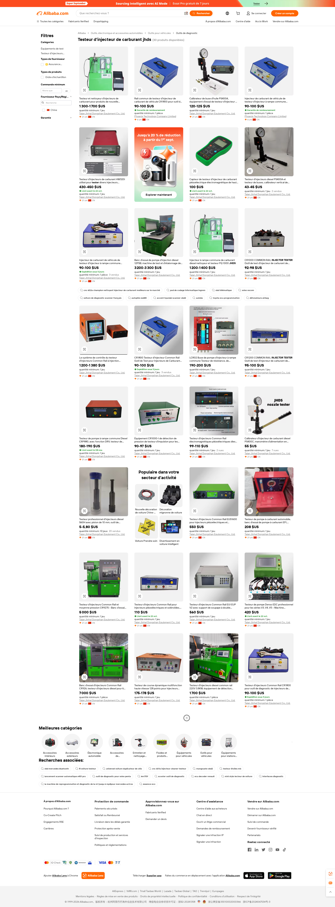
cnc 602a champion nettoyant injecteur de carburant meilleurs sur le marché (122, 290)
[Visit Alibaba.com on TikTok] (284, 850)
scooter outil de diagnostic (171, 776)
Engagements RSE (54, 821)
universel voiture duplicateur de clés (124, 768)
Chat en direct (204, 815)
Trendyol (204, 891)
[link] (330, 873)
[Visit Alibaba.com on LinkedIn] (256, 850)
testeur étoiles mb (232, 768)
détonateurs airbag (259, 298)
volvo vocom (248, 290)
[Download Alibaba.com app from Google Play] (279, 875)
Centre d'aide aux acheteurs (211, 808)
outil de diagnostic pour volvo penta (113, 776)
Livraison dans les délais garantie (112, 821)
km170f (144, 776)
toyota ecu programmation (226, 298)
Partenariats (253, 835)
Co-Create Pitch (52, 815)
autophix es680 (139, 298)
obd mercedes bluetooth (56, 768)
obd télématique (223, 290)
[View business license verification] (199, 902)
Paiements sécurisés (106, 808)
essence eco (149, 784)
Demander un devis (156, 819)
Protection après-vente (107, 828)
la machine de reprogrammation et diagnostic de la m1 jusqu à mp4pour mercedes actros (88, 784)
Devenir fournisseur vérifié (261, 828)
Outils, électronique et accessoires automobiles (117, 33)
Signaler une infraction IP (210, 835)
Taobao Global (181, 891)
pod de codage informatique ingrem (187, 290)
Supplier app (154, 875)
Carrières (49, 828)
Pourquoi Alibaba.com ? (56, 808)
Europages (218, 891)
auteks (199, 298)
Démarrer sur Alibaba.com (261, 815)
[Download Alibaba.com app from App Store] (253, 875)
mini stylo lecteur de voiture (238, 776)
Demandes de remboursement (213, 828)
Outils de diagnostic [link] (187, 33)
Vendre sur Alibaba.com (260, 808)
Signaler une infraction (208, 841)
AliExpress (117, 891)
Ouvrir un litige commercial (211, 821)
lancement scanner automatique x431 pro (65, 776)
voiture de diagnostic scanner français (102, 298)
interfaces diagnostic (272, 776)
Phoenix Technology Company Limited (155, 116)
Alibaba (82, 33)
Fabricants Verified (156, 812)
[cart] (238, 13)
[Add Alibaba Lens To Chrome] (93, 875)
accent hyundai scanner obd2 (171, 298)
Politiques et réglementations (110, 845)
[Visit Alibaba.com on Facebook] (249, 850)
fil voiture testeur (87, 768)
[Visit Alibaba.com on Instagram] (270, 850)
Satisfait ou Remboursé (107, 815)
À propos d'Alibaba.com (57, 801)
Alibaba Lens (59, 875)
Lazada (167, 891)
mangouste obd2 (204, 768)
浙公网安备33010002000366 (224, 901)
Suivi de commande (258, 821)
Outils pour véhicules (159, 33)
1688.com (131, 891)
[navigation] (56, 376)
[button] (186, 13)
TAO (194, 891)
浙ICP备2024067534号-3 (256, 901)
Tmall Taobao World (150, 891)
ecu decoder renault (205, 776)
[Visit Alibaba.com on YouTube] (277, 850)
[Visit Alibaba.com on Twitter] (263, 850)
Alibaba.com (233, 875)
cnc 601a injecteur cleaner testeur (169, 768)
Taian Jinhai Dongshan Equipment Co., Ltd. (102, 113)
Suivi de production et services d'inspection (111, 837)
